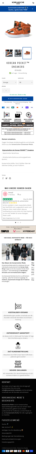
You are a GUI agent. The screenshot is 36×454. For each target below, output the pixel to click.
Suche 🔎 (5, 424)
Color (3, 78)
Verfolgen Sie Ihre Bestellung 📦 (12, 430)
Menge (4, 86)
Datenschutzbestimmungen (11, 439)
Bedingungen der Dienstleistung (13, 436)
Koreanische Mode (11, 448)
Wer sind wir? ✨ (7, 427)
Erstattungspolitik (8, 442)
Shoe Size (21, 78)
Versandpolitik (7, 433)
